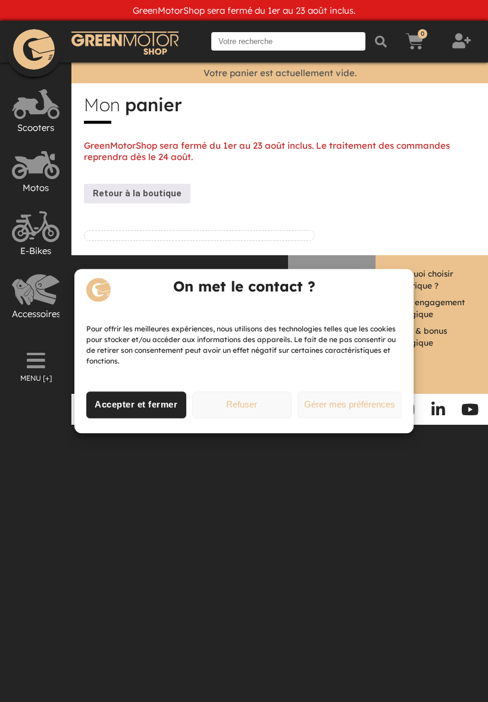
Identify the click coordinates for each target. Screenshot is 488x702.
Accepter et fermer (136, 404)
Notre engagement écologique (427, 308)
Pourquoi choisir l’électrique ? (421, 279)
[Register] (463, 41)
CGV (399, 376)
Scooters (35, 127)
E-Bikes (35, 250)
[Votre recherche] (288, 41)
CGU (399, 359)
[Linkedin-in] (438, 409)
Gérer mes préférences (349, 404)
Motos (36, 187)
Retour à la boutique (137, 193)
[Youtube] (469, 409)
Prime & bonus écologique (418, 336)
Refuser (241, 404)
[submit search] (380, 41)
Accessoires (36, 313)
